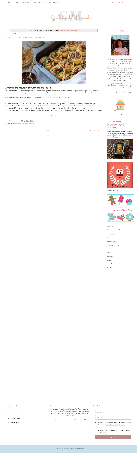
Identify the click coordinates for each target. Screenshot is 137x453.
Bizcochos (15, 123)
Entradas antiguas (96, 131)
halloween (110, 256)
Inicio (10, 2)
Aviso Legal (10, 414)
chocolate (109, 249)
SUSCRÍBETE (113, 437)
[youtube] (130, 92)
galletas (109, 252)
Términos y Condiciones (13, 418)
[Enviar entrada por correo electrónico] (21, 121)
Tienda (17, 2)
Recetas (25, 2)
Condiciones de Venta (13, 422)
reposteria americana (29, 123)
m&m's (20, 123)
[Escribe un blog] (27, 121)
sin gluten (110, 267)
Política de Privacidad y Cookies (15, 410)
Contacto (56, 2)
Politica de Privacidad (67, 449)
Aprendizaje (36, 2)
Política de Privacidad (116, 430)
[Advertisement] (120, 302)
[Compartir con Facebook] (31, 121)
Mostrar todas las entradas (69, 30)
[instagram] (123, 92)
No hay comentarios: (13, 121)
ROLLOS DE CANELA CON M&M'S (25, 37)
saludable (109, 264)
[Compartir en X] (29, 121)
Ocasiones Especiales (113, 245)
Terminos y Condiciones (78, 449)
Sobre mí (47, 2)
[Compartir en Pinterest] (33, 121)
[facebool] (116, 92)
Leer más (53, 115)
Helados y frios (111, 241)
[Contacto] (110, 92)
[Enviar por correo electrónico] (25, 121)
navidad (109, 260)
